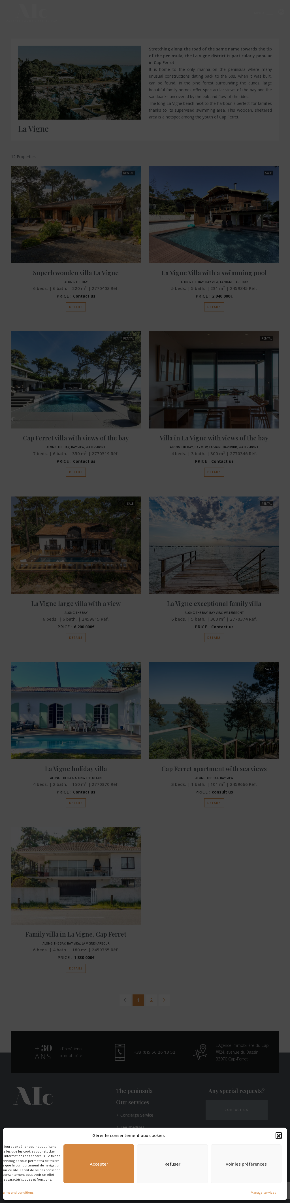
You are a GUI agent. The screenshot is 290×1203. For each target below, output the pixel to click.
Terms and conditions (16, 1192)
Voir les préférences (246, 1164)
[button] (279, 1135)
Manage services (263, 1192)
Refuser (172, 1164)
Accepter (99, 1164)
